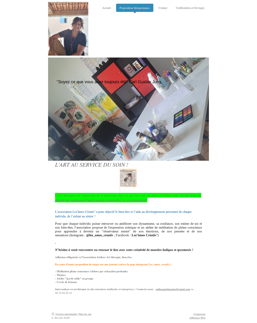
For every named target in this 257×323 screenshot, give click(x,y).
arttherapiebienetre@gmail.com (173, 289)
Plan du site (85, 314)
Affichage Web (197, 317)
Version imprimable (66, 314)
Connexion (199, 314)
